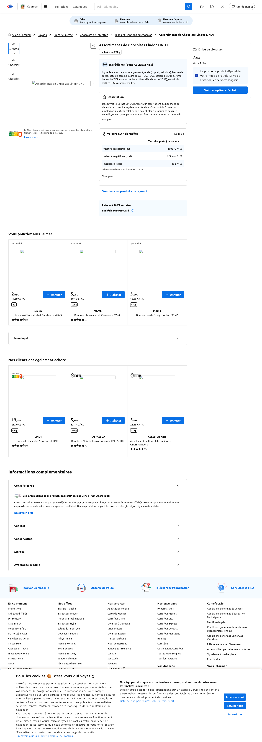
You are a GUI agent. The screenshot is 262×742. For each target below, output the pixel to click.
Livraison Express (117, 633)
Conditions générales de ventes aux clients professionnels (227, 628)
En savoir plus (30, 136)
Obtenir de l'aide (102, 588)
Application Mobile (118, 608)
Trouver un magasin (35, 588)
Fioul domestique (117, 643)
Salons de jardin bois (69, 628)
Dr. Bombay (14, 618)
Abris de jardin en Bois (70, 663)
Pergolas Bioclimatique (71, 618)
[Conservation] (177, 538)
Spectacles (113, 658)
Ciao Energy (14, 623)
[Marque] (177, 551)
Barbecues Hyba (67, 623)
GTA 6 (11, 663)
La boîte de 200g (110, 51)
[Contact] (177, 525)
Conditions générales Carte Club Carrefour (225, 637)
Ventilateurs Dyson (18, 638)
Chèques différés (17, 613)
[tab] (13, 48)
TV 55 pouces (65, 648)
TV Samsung (15, 643)
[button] (45, 6)
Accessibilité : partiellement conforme (228, 649)
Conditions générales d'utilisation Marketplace (226, 615)
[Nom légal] (177, 338)
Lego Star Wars (66, 668)
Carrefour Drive (116, 618)
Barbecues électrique (20, 668)
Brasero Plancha (67, 608)
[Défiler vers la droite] (93, 83)
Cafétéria (162, 643)
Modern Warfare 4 (18, 628)
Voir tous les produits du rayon (123, 191)
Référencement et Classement (224, 644)
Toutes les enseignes (169, 653)
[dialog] (131, 705)
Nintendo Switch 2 (18, 653)
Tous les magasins (167, 658)
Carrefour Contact (167, 628)
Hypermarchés (165, 608)
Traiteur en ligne (116, 638)
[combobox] (143, 6)
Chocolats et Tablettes (94, 34)
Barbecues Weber (68, 613)
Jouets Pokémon (67, 658)
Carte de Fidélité (117, 613)
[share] (93, 46)
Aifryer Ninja (65, 638)
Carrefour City (165, 618)
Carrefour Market (167, 613)
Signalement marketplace (221, 654)
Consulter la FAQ (242, 588)
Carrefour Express (167, 623)
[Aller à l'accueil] (10, 6)
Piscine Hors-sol (67, 643)
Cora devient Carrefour (170, 648)
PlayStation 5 (15, 658)
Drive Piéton (114, 628)
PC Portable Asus (17, 633)
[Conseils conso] (177, 485)
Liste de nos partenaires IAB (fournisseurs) (147, 701)
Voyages (112, 663)
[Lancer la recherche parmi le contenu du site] (188, 6)
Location (112, 653)
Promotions (14, 608)
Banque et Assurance (119, 648)
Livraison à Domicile (118, 623)
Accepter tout (235, 697)
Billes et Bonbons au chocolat (133, 34)
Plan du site (213, 659)
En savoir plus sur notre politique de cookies (45, 736)
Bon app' (162, 638)
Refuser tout (235, 705)
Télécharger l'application (172, 588)
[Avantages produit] (177, 564)
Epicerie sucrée (63, 34)
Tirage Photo (115, 668)
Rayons (42, 34)
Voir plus (107, 119)
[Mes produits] (212, 6)
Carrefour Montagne (168, 633)
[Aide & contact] (202, 6)
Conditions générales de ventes (225, 608)
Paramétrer (234, 714)
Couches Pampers (68, 633)
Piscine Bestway (67, 653)
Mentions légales (216, 622)
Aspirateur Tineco (18, 648)
